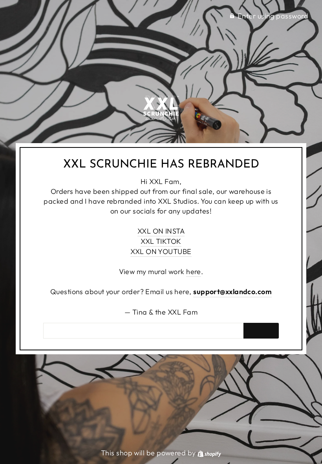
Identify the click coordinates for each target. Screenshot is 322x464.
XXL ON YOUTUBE (160, 251)
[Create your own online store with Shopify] (209, 452)
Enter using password (273, 15)
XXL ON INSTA (161, 231)
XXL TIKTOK (161, 241)
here (193, 271)
